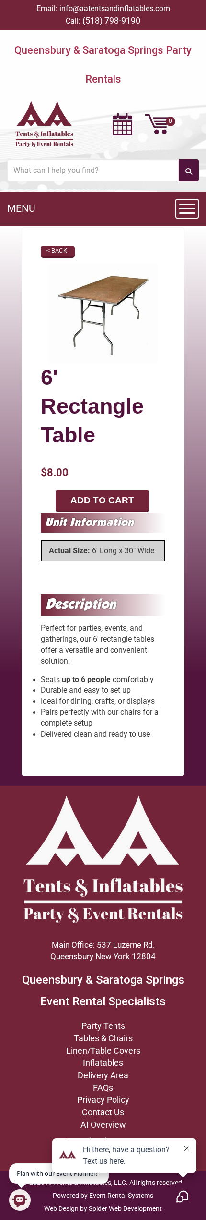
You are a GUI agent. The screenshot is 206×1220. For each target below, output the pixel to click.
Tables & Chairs (103, 1038)
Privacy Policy (103, 1100)
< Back (56, 250)
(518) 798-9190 (111, 20)
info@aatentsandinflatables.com (114, 8)
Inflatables (103, 1063)
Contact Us (103, 1112)
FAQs (103, 1088)
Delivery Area (103, 1075)
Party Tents (103, 1026)
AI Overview (103, 1125)
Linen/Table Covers (103, 1051)
